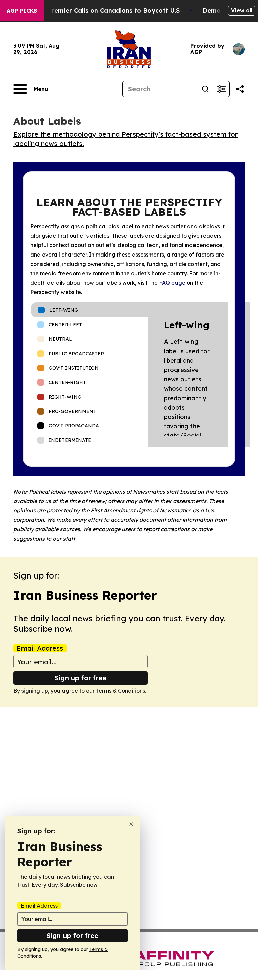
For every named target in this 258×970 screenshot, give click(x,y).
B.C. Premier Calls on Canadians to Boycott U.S (107, 10)
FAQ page (172, 282)
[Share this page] (240, 89)
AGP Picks (22, 10)
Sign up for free (80, 678)
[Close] (131, 824)
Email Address (40, 648)
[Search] (205, 89)
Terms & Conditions (120, 690)
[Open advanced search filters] (221, 89)
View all (241, 10)
